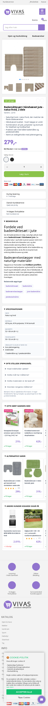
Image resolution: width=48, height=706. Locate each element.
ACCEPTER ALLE (24, 692)
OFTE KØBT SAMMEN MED (18, 406)
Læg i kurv (24, 174)
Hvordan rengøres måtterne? (19, 387)
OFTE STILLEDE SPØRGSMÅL (18, 363)
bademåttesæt (12, 286)
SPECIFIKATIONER (14, 309)
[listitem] (6, 159)
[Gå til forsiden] (4, 36)
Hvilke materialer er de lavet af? (21, 381)
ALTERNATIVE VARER (16, 456)
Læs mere (9, 687)
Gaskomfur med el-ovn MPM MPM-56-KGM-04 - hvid (12, 533)
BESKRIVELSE (12, 221)
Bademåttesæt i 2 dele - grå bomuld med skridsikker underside (12, 483)
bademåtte (27, 286)
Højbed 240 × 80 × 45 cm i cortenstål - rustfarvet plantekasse (33, 533)
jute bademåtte (33, 291)
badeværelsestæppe (14, 291)
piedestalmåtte (12, 297)
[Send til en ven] (38, 100)
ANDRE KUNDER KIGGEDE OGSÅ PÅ (23, 506)
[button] (19, 79)
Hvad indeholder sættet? (17, 368)
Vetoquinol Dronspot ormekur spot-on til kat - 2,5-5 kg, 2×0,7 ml (12, 433)
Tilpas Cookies (24, 697)
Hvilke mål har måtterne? (18, 375)
